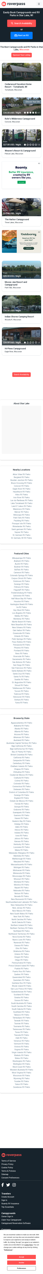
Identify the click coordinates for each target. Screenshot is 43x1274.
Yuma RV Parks (21, 703)
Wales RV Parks (21, 1058)
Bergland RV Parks (21, 477)
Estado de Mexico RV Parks (21, 801)
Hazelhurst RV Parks (21, 492)
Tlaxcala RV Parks (21, 1035)
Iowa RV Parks (21, 835)
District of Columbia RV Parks (21, 792)
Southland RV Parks (21, 1012)
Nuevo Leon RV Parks (21, 940)
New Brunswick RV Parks (21, 899)
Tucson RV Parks (21, 691)
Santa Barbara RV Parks (21, 671)
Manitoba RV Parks (21, 856)
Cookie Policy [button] (28, 1245)
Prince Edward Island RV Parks (22, 966)
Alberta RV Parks (21, 731)
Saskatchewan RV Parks (21, 992)
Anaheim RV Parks (21, 561)
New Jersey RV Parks (21, 908)
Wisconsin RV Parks (21, 1075)
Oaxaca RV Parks (21, 945)
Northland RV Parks (21, 931)
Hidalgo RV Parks (21, 824)
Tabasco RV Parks (21, 1015)
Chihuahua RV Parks (21, 772)
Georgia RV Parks (21, 807)
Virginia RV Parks (21, 1049)
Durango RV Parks (21, 584)
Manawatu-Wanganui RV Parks (21, 853)
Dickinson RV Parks (21, 581)
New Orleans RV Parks (21, 627)
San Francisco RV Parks (22, 668)
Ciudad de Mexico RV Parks (21, 775)
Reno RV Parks (21, 653)
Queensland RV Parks (21, 977)
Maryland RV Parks (22, 861)
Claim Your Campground (11, 1220)
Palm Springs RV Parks (21, 639)
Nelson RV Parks (21, 893)
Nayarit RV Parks (21, 888)
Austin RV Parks (21, 564)
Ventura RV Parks (21, 700)
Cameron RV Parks (21, 572)
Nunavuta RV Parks (22, 942)
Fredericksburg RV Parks (21, 593)
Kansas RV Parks (21, 841)
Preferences (21, 1268)
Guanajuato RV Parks (21, 812)
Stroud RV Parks (21, 685)
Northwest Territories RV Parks (21, 934)
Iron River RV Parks (21, 497)
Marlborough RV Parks (21, 859)
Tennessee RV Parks (21, 1029)
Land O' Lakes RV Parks (21, 506)
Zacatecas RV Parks (21, 1087)
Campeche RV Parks (21, 760)
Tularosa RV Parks (21, 694)
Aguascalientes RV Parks (21, 723)
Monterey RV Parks (21, 619)
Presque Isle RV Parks (21, 523)
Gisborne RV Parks (21, 809)
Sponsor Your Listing (21, 55)
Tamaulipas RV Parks (21, 1018)
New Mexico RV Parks (21, 911)
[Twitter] (9, 1186)
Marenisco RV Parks (21, 509)
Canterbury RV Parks (21, 763)
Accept (21, 1257)
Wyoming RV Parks (21, 1078)
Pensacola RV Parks (21, 645)
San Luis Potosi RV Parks (21, 989)
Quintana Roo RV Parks (21, 983)
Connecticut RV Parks (22, 786)
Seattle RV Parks (21, 679)
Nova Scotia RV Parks (21, 937)
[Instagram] (14, 1186)
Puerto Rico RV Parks (22, 971)
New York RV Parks (21, 916)
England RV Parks (21, 798)
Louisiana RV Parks (21, 847)
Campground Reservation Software (16, 1223)
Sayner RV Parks (22, 532)
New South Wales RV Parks (21, 914)
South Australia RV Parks (21, 1003)
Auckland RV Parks (21, 740)
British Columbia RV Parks (21, 755)
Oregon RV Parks (21, 957)
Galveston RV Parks (21, 596)
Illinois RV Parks (21, 830)
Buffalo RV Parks (21, 570)
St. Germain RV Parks (21, 535)
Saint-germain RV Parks (21, 529)
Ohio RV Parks (22, 948)
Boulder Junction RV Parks (21, 480)
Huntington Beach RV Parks (21, 604)
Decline (21, 1263)
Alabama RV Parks (21, 726)
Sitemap (4, 1174)
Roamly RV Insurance (10, 1203)
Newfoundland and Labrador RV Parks (21, 902)
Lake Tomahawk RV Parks (21, 503)
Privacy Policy (7, 1164)
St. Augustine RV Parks (21, 682)
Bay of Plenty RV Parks (21, 752)
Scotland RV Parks (21, 994)
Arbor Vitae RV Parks (21, 474)
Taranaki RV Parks (21, 1020)
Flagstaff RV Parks (22, 590)
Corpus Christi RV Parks (21, 578)
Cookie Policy (7, 1167)
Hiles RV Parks (21, 494)
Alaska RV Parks (21, 729)
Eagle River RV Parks (21, 489)
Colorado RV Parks (21, 783)
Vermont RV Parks (21, 1044)
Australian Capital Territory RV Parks (21, 743)
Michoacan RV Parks (21, 870)
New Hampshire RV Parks (21, 905)
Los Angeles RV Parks (21, 613)
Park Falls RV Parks (21, 518)
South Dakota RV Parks (21, 1009)
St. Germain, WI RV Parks (21, 538)
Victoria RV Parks (21, 1047)
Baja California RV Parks (21, 746)
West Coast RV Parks (22, 1067)
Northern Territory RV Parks (21, 928)
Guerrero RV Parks (21, 815)
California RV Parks (21, 757)
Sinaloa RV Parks (21, 997)
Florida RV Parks (22, 804)
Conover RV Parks (21, 486)
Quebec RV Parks (21, 974)
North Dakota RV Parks (21, 922)
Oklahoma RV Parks (21, 951)
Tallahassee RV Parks (21, 688)
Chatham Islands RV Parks (22, 766)
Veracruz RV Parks (21, 1041)
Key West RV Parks (21, 610)
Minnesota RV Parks (21, 873)
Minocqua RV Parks (21, 515)
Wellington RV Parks (21, 1064)
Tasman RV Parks (21, 1023)
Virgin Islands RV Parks (21, 1052)
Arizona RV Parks (21, 734)
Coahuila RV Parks (21, 778)
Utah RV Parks (21, 1038)
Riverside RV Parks (21, 656)
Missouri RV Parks (21, 879)
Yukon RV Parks (21, 1084)
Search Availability (23, 23)
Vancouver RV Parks (21, 697)
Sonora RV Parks (21, 1000)
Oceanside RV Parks (21, 633)
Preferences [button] (8, 1250)
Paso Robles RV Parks (21, 642)
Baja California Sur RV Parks (21, 749)
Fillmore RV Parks (21, 587)
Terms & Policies (8, 1171)
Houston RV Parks (21, 601)
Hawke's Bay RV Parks (21, 821)
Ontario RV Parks (21, 954)
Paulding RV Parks (21, 521)
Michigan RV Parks (21, 867)
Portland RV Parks (21, 650)
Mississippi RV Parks (21, 876)
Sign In (4, 1200)
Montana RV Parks (21, 882)
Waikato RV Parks (21, 1055)
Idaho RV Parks (21, 827)
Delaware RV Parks (21, 789)
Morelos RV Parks (21, 885)
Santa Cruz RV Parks (21, 674)
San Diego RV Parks (21, 665)
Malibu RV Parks (21, 616)
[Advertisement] (21, 1120)
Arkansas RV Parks (21, 737)
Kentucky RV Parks (22, 844)
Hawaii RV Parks (21, 818)
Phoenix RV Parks (21, 648)
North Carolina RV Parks (22, 919)
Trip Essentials (7, 1207)
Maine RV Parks (21, 850)
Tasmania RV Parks (21, 1026)
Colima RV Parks (22, 781)
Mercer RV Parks (21, 512)
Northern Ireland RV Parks (21, 925)
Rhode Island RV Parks (21, 986)
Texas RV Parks (21, 1032)
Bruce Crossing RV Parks (21, 483)
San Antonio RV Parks (21, 662)
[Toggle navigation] (39, 4)
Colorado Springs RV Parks (21, 575)
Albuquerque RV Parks (21, 558)
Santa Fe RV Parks (21, 676)
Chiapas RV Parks (21, 769)
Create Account (7, 1197)
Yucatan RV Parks (21, 1081)
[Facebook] (3, 1186)
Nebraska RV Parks (21, 890)
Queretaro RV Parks (21, 980)
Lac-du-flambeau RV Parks (21, 500)
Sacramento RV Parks (21, 659)
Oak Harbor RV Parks (21, 630)
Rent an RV (23, 35)
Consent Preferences (10, 1178)
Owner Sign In (7, 1216)
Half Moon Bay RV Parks (21, 598)
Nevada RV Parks (21, 896)
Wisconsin (24, 49)
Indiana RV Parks (21, 833)
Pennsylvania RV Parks (21, 963)
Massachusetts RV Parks (21, 864)
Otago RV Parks (21, 960)
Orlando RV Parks (21, 636)
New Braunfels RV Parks (21, 624)
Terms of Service (8, 1161)
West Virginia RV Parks (21, 1073)
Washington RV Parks (22, 1061)
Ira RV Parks (21, 607)
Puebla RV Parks (21, 968)
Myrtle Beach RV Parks (21, 622)
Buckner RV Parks (21, 567)
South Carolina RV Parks (21, 1006)
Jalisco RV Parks (21, 838)
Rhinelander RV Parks (22, 526)
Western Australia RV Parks (21, 1070)
